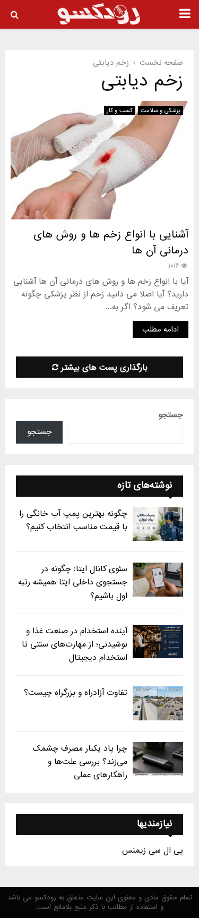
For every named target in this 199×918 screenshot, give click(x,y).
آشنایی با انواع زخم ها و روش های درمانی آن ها (110, 243)
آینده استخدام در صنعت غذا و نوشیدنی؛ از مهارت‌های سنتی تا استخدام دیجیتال (74, 644)
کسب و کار (120, 110)
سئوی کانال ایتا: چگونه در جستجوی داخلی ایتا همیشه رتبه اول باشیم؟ (72, 582)
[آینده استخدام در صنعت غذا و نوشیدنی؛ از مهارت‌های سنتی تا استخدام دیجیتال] (158, 641)
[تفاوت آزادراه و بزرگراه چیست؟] (158, 703)
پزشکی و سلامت (160, 110)
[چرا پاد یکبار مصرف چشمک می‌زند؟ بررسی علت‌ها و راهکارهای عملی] (158, 759)
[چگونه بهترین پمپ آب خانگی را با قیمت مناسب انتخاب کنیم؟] (158, 524)
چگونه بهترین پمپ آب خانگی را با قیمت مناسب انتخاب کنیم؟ (73, 520)
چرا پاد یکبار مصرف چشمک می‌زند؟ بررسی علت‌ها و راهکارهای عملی (80, 761)
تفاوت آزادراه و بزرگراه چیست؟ (75, 692)
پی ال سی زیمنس (152, 850)
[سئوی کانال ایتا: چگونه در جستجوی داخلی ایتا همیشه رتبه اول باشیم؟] (158, 579)
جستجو (170, 415)
